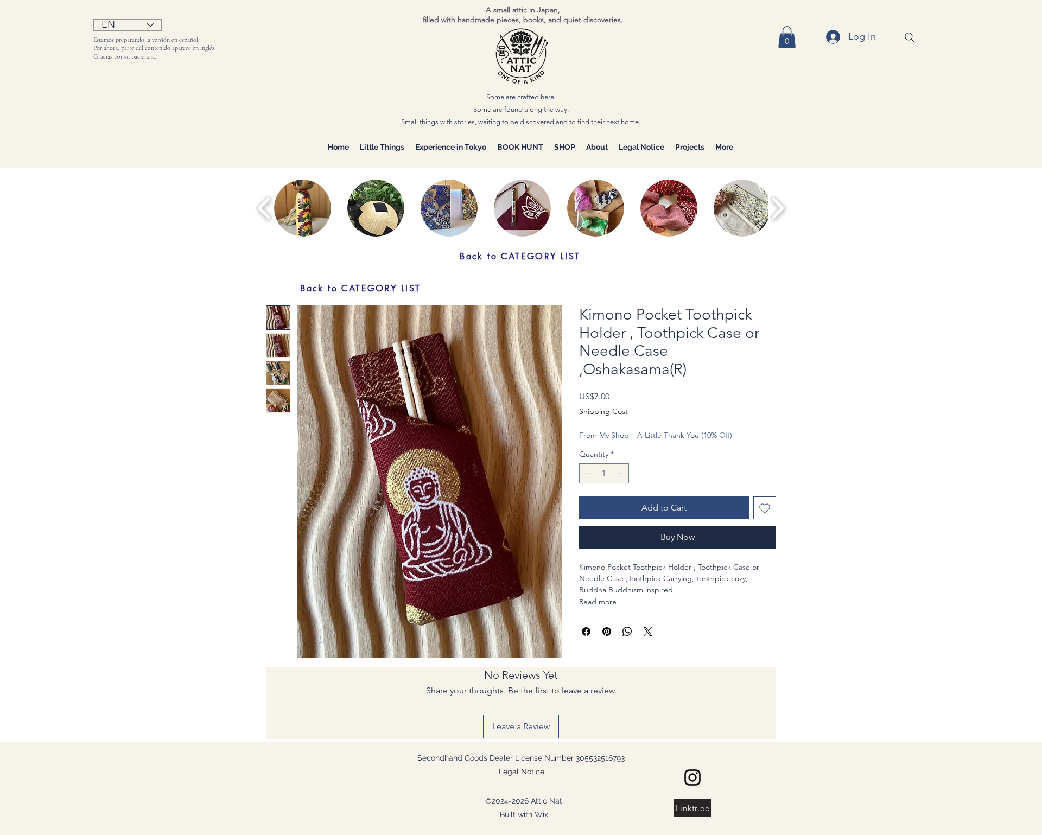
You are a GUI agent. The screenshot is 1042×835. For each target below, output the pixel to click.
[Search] (909, 37)
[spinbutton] (604, 473)
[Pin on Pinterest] (606, 631)
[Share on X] (648, 631)
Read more (598, 602)
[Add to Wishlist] (764, 507)
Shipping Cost (603, 411)
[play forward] (777, 208)
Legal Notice (521, 771)
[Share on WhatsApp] (627, 631)
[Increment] (620, 473)
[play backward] (264, 208)
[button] (787, 37)
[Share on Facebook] (586, 631)
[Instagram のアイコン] (692, 777)
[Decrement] (587, 473)
